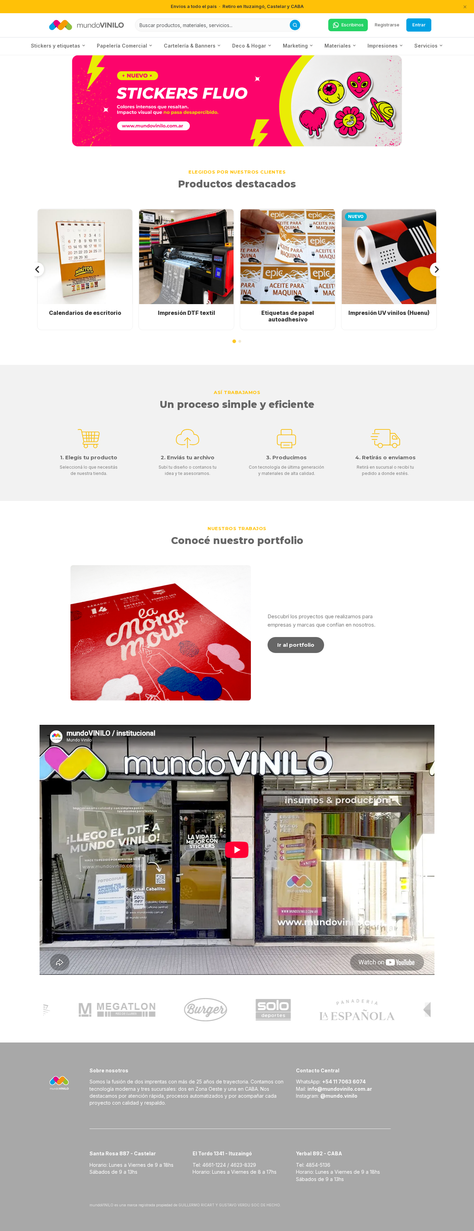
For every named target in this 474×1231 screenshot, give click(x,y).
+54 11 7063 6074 (344, 1082)
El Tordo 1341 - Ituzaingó (222, 1153)
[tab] (234, 341)
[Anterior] (37, 269)
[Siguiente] (437, 269)
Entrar (418, 24)
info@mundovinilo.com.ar (339, 1089)
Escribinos (352, 24)
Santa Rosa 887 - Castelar (123, 1153)
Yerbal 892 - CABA (319, 1153)
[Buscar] (295, 25)
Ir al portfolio (295, 645)
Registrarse (387, 24)
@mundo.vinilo (338, 1096)
